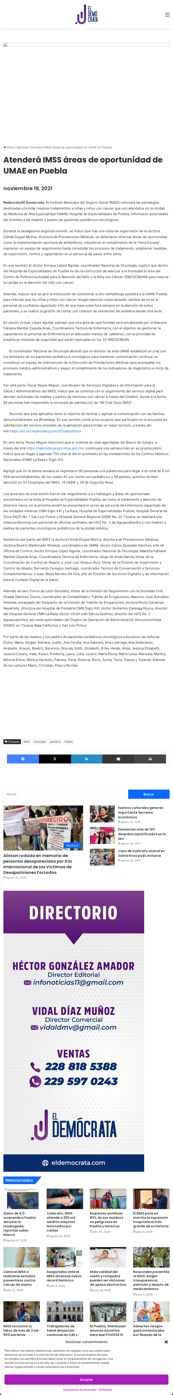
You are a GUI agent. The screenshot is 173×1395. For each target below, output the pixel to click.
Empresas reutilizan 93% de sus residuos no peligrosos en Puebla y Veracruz (106, 1219)
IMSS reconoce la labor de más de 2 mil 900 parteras (21, 1330)
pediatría (55, 741)
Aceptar (86, 1379)
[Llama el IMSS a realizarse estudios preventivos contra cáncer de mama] (21, 1257)
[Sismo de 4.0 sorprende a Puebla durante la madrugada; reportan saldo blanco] (21, 1199)
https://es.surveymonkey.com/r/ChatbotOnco (45, 431)
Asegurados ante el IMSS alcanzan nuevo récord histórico (64, 1276)
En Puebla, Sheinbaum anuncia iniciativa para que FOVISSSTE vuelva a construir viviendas (108, 1335)
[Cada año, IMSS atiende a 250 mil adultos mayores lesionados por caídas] (65, 1199)
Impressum (105, 1389)
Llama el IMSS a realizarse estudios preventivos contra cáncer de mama (19, 1278)
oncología (40, 741)
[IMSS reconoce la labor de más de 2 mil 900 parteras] (21, 1311)
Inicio (10, 147)
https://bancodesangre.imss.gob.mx (55, 448)
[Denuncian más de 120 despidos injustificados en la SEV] (102, 835)
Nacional (22, 147)
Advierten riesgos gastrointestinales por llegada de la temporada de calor (150, 1332)
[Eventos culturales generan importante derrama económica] (102, 814)
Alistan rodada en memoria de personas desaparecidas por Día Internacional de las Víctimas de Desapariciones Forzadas (37, 864)
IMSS (27, 741)
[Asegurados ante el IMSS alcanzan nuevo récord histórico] (65, 1257)
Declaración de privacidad (79, 1389)
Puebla (69, 741)
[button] (166, 1342)
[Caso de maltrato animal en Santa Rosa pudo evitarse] (102, 857)
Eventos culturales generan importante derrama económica (140, 812)
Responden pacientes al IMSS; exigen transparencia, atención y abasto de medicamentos (151, 1280)
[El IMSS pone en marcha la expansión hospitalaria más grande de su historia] (151, 1199)
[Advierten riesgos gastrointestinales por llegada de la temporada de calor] (151, 1311)
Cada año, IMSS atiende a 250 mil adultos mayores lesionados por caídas (61, 1222)
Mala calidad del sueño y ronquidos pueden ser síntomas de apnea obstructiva (108, 1278)
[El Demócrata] (86, 14)
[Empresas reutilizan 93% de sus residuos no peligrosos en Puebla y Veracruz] (108, 1199)
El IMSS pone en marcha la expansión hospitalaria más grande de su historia (150, 1219)
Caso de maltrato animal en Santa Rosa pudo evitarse (141, 853)
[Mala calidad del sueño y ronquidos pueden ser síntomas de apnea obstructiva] (108, 1257)
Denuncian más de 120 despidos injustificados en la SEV (142, 834)
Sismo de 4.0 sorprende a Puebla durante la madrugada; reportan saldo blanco (19, 1224)
